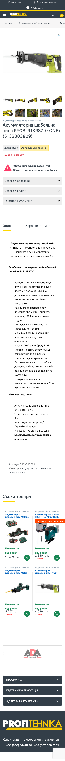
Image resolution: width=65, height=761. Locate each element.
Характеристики (37, 226)
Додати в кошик (25, 558)
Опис (7, 226)
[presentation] (61, 653)
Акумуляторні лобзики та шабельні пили (22, 120)
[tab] (7, 227)
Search (53, 15)
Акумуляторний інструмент (35, 22)
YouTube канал (37, 8)
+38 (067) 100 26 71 (46, 745)
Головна (7, 22)
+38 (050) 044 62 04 (19, 745)
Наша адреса (17, 2)
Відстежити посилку (48, 2)
